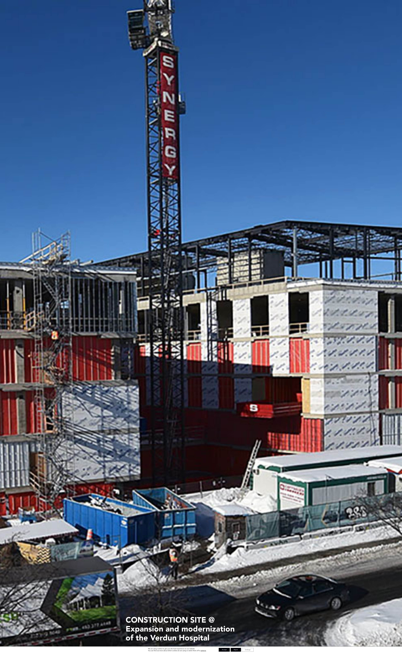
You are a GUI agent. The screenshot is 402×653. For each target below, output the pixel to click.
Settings (247, 649)
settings (203, 650)
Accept (224, 649)
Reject (236, 649)
